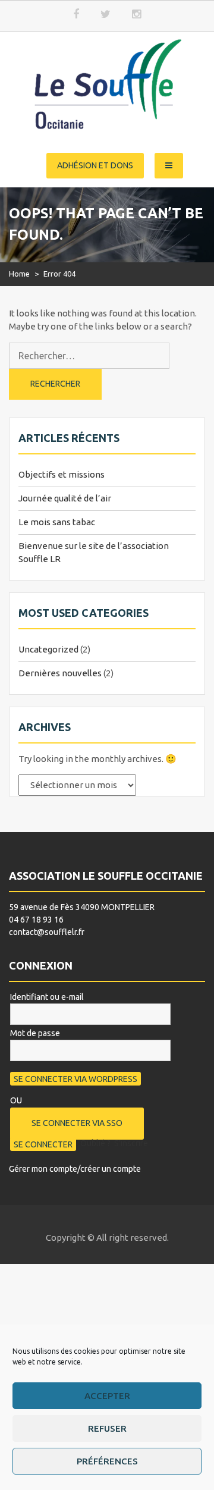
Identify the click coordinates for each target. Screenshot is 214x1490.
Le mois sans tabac (56, 522)
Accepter (107, 1396)
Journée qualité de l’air (64, 498)
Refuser (107, 1428)
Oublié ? (95, 1143)
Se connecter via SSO (77, 1123)
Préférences (107, 1461)
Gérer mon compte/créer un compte (75, 1169)
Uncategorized (48, 649)
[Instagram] (136, 15)
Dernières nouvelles (60, 673)
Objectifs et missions (61, 474)
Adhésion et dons (95, 165)
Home (19, 273)
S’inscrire (131, 1143)
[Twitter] (105, 15)
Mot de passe (35, 1033)
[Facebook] (76, 15)
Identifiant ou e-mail (47, 997)
